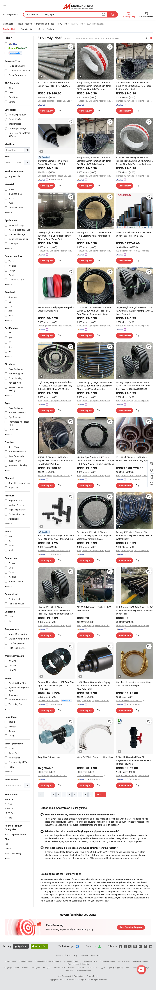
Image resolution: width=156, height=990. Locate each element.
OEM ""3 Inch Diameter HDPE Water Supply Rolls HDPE (134, 234)
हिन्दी (127, 967)
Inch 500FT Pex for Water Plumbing (56, 309)
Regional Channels (140, 961)
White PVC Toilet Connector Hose (95, 757)
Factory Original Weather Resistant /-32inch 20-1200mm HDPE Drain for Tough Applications (133, 385)
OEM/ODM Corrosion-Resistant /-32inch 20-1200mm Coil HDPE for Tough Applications (94, 310)
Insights (85, 964)
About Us (60, 955)
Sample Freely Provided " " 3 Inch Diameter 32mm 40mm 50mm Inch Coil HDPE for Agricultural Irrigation (94, 161)
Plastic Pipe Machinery (15, 834)
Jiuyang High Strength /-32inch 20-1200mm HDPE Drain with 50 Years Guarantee (134, 310)
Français (46, 967)
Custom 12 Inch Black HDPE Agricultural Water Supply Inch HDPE (56, 685)
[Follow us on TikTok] (125, 946)
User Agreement (64, 976)
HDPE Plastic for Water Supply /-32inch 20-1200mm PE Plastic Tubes (93, 685)
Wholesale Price (90, 961)
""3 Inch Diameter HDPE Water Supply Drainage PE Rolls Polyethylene (53, 162)
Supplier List (26, 29)
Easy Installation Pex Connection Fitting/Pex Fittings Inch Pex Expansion (56, 537)
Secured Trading (46, 29)
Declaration (78, 976)
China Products (25, 961)
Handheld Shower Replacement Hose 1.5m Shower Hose (133, 684)
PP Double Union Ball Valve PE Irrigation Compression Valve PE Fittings (133, 760)
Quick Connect (49, 757)
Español (25, 967)
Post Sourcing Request (131, 927)
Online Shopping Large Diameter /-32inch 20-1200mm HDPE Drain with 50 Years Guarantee (94, 385)
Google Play (39, 946)
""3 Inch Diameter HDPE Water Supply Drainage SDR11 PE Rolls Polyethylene (55, 460)
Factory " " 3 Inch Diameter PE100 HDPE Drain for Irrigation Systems (94, 236)
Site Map (84, 955)
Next (99, 794)
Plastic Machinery (13, 853)
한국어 (111, 967)
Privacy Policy (92, 976)
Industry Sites (123, 961)
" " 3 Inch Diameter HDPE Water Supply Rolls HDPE (54, 84)
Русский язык (59, 967)
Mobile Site (95, 955)
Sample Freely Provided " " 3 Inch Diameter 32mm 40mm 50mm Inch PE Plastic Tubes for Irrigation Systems (94, 86)
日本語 (120, 967)
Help (75, 955)
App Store (21, 946)
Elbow (7, 839)
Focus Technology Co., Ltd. (80, 979)
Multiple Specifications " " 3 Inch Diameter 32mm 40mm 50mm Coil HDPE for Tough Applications (95, 460)
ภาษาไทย (136, 967)
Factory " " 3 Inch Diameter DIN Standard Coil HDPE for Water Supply (134, 535)
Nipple (8, 848)
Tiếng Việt (69, 970)
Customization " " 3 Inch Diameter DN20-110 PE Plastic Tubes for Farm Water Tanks (133, 86)
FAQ (68, 955)
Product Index (73, 964)
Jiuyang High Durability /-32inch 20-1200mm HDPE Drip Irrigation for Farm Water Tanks (56, 236)
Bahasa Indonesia (83, 970)
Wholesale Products (72, 961)
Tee (6, 843)
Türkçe (146, 967)
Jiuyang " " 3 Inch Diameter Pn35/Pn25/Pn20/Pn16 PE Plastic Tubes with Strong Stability (55, 610)
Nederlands (92, 967)
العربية (102, 967)
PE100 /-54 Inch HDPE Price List (94, 609)
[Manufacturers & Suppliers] (78, 6)
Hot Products (10, 961)
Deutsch (81, 967)
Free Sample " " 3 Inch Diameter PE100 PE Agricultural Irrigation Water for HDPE (94, 535)
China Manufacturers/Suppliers (48, 961)
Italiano (71, 967)
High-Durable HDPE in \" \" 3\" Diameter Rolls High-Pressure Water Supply (134, 610)
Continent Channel (107, 961)
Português (36, 967)
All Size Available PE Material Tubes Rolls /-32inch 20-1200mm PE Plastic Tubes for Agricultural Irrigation (134, 161)
